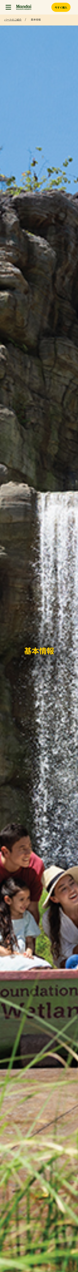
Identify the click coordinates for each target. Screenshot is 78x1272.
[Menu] (8, 7)
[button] (8, 7)
